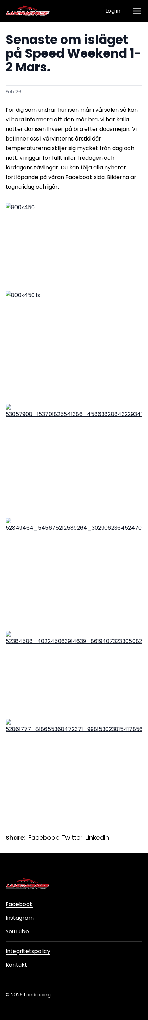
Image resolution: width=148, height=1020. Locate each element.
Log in (112, 11)
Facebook (43, 837)
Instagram (20, 918)
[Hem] (27, 11)
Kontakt (16, 965)
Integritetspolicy (28, 951)
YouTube (17, 931)
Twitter (72, 837)
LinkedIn (97, 837)
